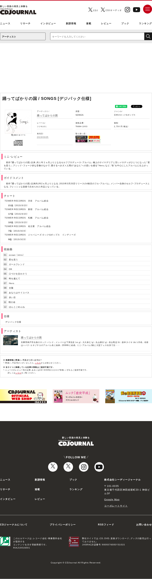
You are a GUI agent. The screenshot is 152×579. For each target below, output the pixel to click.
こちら (38, 362)
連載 (88, 23)
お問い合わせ (144, 524)
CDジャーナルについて (14, 524)
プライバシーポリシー (63, 524)
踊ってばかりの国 (47, 115)
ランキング (145, 23)
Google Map (111, 499)
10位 (10, 222)
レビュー (106, 23)
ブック (125, 23)
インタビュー (48, 23)
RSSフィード (106, 524)
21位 (10, 205)
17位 (10, 213)
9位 (10, 239)
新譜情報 (71, 23)
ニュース (5, 23)
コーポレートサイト (116, 505)
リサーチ (25, 23)
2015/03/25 (43, 137)
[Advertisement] (76, 69)
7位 (10, 230)
